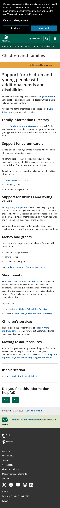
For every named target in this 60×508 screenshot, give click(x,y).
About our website (10, 469)
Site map (6, 478)
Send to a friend (34, 410)
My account (34, 38)
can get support (45, 96)
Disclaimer (7, 451)
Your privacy (7, 455)
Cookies (5, 460)
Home (5, 46)
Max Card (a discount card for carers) (33, 313)
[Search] (47, 38)
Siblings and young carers (14, 207)
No (15, 399)
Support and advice (45, 46)
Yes (6, 399)
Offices (9, 441)
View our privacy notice (15, 20)
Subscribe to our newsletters (24, 419)
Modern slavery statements (14, 474)
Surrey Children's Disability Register (29, 309)
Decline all (16, 28)
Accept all (44, 28)
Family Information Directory (24, 126)
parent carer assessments (17, 180)
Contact (9, 435)
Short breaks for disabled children (18, 281)
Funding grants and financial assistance (25, 267)
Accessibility (7, 464)
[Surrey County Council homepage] (6, 38)
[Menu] (55, 38)
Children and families (22, 46)
